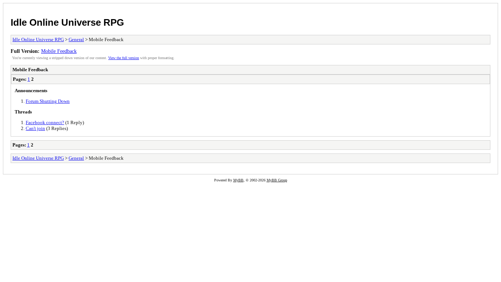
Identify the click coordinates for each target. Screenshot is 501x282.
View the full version (123, 58)
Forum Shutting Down (48, 101)
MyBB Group (277, 180)
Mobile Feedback (59, 51)
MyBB (238, 180)
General (76, 39)
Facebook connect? (45, 122)
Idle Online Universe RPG (67, 22)
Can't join (35, 128)
